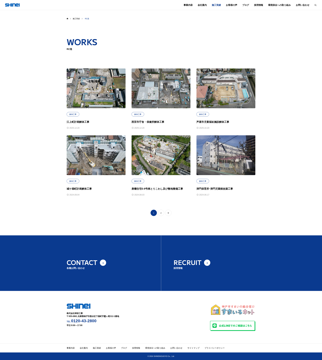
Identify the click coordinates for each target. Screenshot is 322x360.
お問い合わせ (302, 5)
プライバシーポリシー (215, 348)
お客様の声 (231, 5)
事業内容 (188, 5)
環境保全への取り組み (279, 5)
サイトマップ (193, 348)
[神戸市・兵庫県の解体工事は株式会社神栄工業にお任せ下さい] (16, 5)
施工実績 (216, 5)
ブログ (245, 5)
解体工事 (72, 114)
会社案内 (202, 5)
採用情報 (258, 5)
